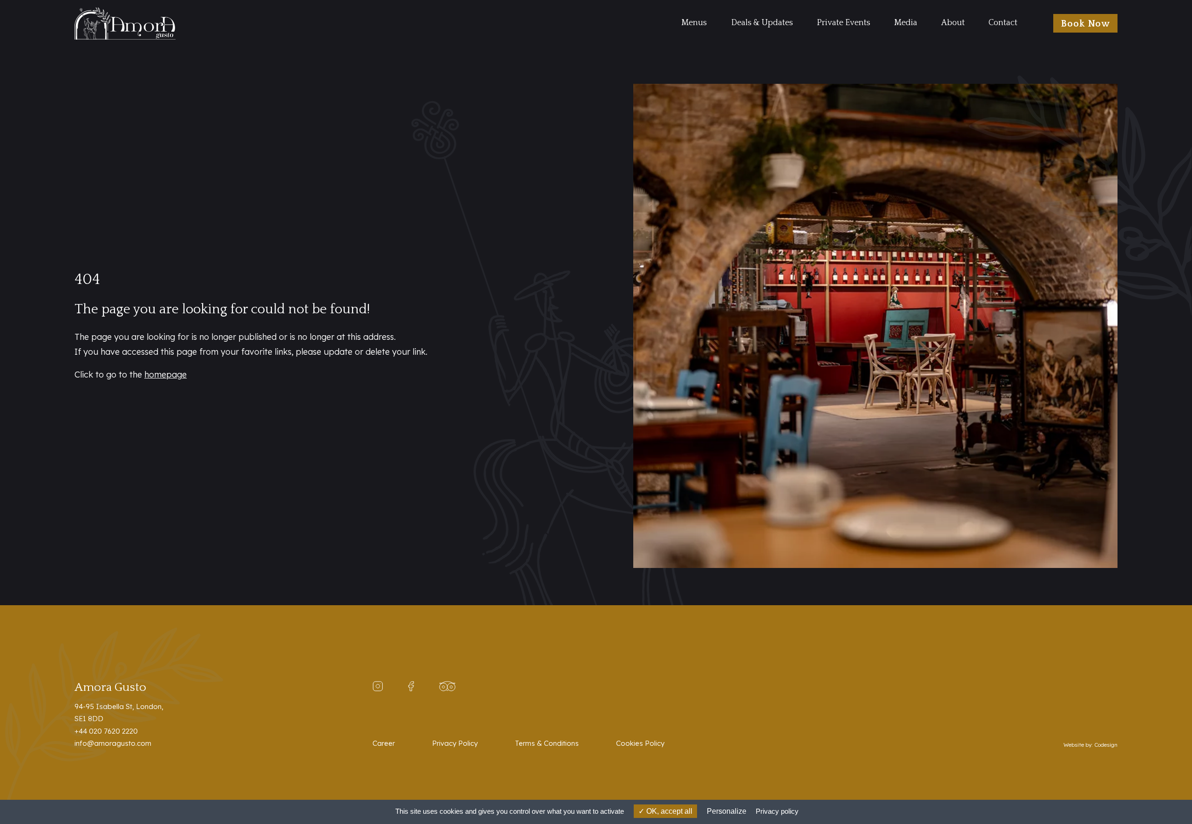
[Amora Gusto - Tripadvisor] (447, 686)
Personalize (726, 811)
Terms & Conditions (547, 743)
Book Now (1085, 24)
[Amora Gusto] (149, 23)
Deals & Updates (762, 22)
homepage (165, 374)
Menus (694, 22)
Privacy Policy (455, 743)
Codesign (1106, 744)
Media (905, 22)
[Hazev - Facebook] (411, 686)
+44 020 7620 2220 (106, 731)
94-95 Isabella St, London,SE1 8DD (118, 712)
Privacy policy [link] (777, 811)
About (953, 22)
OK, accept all (668, 811)
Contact (1003, 22)
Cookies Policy (640, 743)
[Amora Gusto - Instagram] (377, 686)
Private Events (843, 22)
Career (383, 743)
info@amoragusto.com (112, 743)
